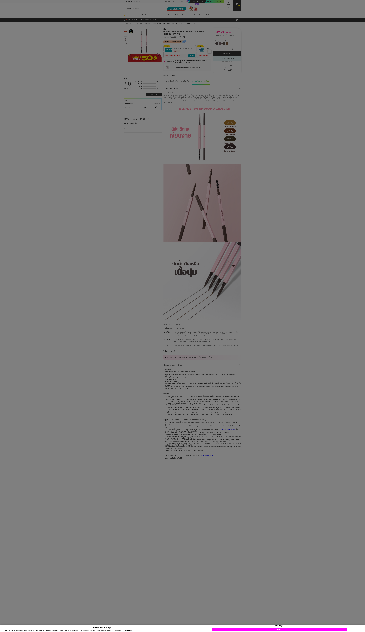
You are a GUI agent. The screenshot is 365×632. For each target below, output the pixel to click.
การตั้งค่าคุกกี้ (279, 626)
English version (128, 630)
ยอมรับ (279, 629)
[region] (182, 628)
